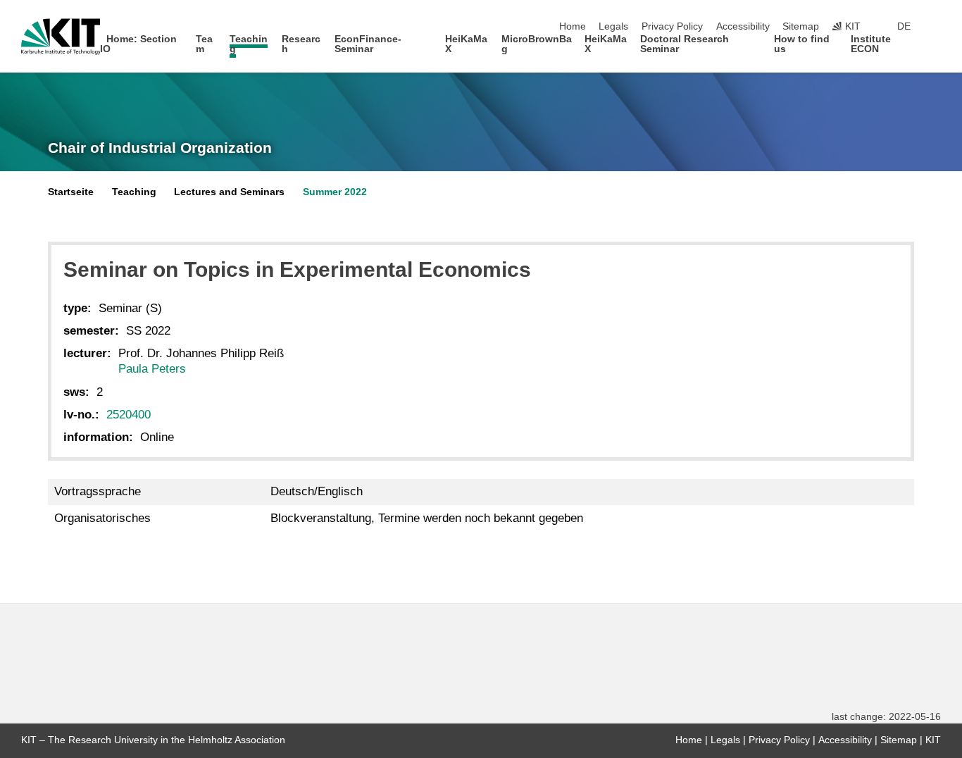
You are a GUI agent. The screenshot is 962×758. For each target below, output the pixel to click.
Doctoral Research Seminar (684, 44)
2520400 (128, 414)
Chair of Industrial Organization (160, 147)
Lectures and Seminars (229, 192)
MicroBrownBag (536, 44)
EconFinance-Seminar (368, 44)
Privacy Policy (672, 26)
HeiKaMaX (466, 44)
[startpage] (936, 48)
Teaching (249, 44)
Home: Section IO (138, 44)
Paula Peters (152, 368)
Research (301, 44)
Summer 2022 (335, 192)
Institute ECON (871, 44)
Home (572, 26)
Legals (613, 26)
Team (204, 44)
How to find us (802, 44)
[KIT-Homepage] (61, 36)
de (904, 26)
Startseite (71, 192)
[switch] (936, 26)
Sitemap (800, 26)
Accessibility (743, 26)
